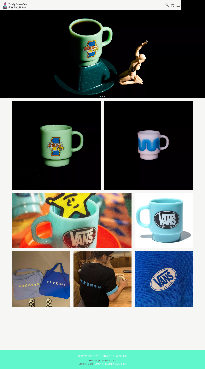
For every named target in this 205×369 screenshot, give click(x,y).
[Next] (202, 49)
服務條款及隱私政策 (88, 355)
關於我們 (106, 355)
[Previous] (2, 49)
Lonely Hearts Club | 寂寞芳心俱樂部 (110, 363)
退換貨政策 (121, 355)
